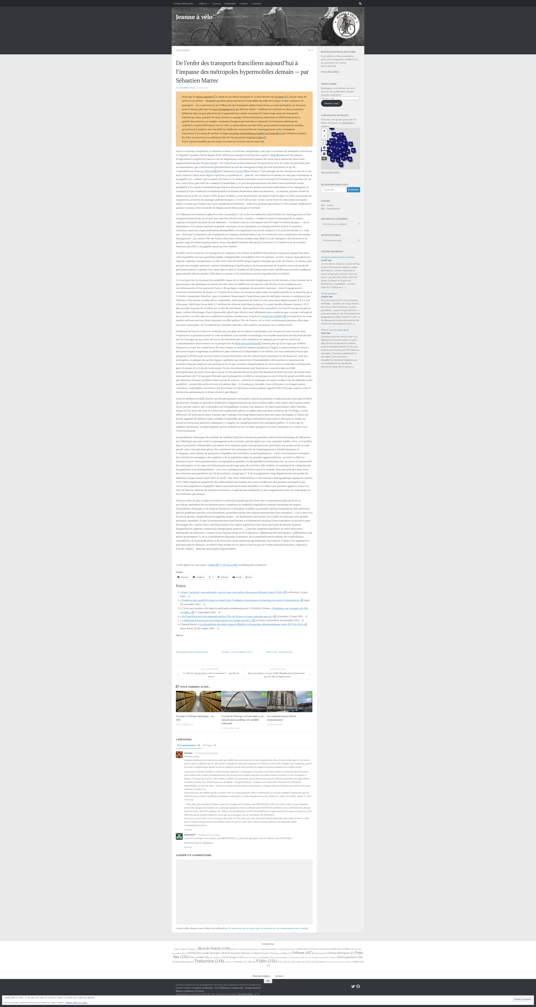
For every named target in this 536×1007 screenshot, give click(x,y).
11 (310, 694)
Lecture (217, 3)
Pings (211, 745)
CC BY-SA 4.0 (226, 565)
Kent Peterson (235, 953)
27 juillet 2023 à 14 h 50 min (206, 753)
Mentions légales (261, 975)
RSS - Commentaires (330, 208)
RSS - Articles (327, 205)
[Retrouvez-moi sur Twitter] (353, 986)
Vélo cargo (298, 961)
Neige (287, 953)
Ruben (212, 565)
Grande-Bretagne (213, 953)
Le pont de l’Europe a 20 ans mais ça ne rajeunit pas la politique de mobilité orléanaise (242, 720)
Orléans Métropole (183, 3)
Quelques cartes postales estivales (337, 257)
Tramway (228, 962)
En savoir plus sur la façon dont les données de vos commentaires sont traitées (268, 928)
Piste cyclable (199, 957)
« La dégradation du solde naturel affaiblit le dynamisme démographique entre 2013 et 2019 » (251, 624)
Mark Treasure (263, 953)
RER (273, 155)
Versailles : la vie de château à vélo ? (236, 652)
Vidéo (266, 961)
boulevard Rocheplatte (270, 949)
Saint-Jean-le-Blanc (329, 957)
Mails (250, 953)
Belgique (193, 949)
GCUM (194, 953)
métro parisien (204, 96)
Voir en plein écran (330, 172)
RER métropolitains (246, 343)
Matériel (277, 953)
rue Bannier (266, 957)
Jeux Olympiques (222, 109)
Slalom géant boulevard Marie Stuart (192, 652)
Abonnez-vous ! (331, 103)
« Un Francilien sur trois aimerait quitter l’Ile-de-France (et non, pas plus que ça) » (226, 616)
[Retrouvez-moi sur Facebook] (358, 986)
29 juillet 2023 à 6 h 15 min (208, 834)
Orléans (302, 952)
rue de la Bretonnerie (281, 957)
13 (265, 694)
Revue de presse (251, 957)
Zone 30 (333, 962)
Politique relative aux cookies (77, 1003)
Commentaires (189, 745)
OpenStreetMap (245, 994)
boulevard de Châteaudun (250, 949)
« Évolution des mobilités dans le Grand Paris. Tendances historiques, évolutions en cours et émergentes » (240, 600)
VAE (251, 961)
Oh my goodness (329, 293)
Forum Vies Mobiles (272, 316)
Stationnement (350, 957)
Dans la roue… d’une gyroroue (279, 652)
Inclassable (230, 3)
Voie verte (284, 961)
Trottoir (240, 961)
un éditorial (207, 171)
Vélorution (322, 961)
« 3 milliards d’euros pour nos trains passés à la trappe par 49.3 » (216, 620)
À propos (256, 3)
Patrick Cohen (255, 137)
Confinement (304, 949)
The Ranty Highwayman (183, 962)
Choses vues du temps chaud (335, 329)
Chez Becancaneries (332, 251)
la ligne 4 (280, 96)
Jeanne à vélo (194, 17)
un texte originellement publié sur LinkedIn (254, 133)
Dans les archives (321, 949)
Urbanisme (183, 50)
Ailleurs (203, 3)
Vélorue (309, 962)
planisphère (347, 122)
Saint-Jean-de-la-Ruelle (311, 957)
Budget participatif (287, 949)
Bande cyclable (181, 949)
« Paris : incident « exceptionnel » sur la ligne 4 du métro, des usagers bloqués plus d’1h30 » (231, 592)
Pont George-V (233, 957)
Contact (244, 3)
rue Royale (295, 957)
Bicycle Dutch (214, 948)
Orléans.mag (320, 953)
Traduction (209, 961)
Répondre (188, 829)
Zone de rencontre (345, 962)
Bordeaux (235, 949)
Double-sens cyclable (342, 949)
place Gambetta (215, 957)
